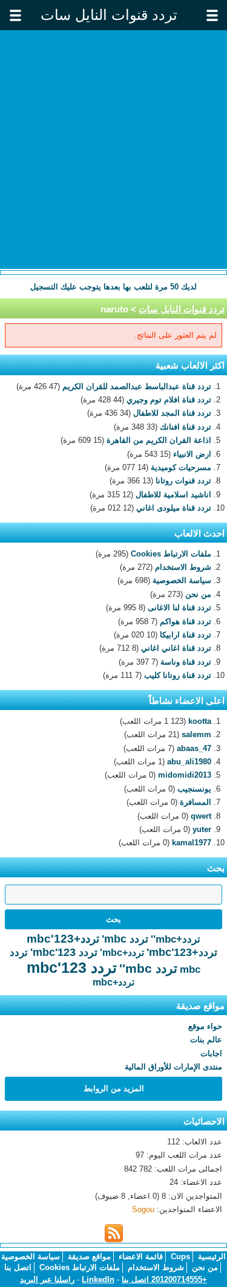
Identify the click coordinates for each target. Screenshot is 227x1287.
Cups (180, 1256)
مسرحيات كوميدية (181, 467)
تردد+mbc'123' (181, 952)
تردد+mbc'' (175, 939)
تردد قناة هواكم (185, 621)
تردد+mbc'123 (63, 938)
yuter (201, 829)
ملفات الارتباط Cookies (171, 553)
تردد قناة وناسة (185, 661)
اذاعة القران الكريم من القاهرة (159, 440)
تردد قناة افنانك (185, 426)
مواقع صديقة (89, 1256)
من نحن (198, 594)
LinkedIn (98, 1279)
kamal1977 (191, 842)
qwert (201, 816)
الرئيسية (212, 1256)
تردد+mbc (113, 982)
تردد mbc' (125, 939)
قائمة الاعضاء (141, 1256)
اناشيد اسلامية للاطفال (173, 494)
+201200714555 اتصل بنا (164, 1279)
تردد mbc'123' (63, 952)
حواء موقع (205, 1026)
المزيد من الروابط (114, 1088)
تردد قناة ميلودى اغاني (173, 507)
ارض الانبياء (192, 454)
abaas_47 (194, 748)
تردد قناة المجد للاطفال (172, 413)
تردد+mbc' (122, 952)
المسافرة (195, 802)
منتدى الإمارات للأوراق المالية (173, 1066)
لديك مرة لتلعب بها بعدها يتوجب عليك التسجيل (113, 286)
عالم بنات (206, 1039)
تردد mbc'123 (72, 967)
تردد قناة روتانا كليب (177, 675)
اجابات (211, 1053)
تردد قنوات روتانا (183, 480)
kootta (199, 721)
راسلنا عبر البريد (47, 1279)
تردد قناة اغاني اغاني (176, 648)
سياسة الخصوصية (182, 580)
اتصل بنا (17, 1267)
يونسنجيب (194, 788)
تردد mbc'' (148, 968)
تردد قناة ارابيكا (185, 634)
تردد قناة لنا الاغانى (179, 607)
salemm (196, 734)
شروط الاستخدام (183, 567)
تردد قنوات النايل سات (182, 309)
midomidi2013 (184, 774)
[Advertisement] (113, 149)
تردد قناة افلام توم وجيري (169, 399)
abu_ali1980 (189, 761)
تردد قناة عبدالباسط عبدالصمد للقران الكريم (136, 386)
